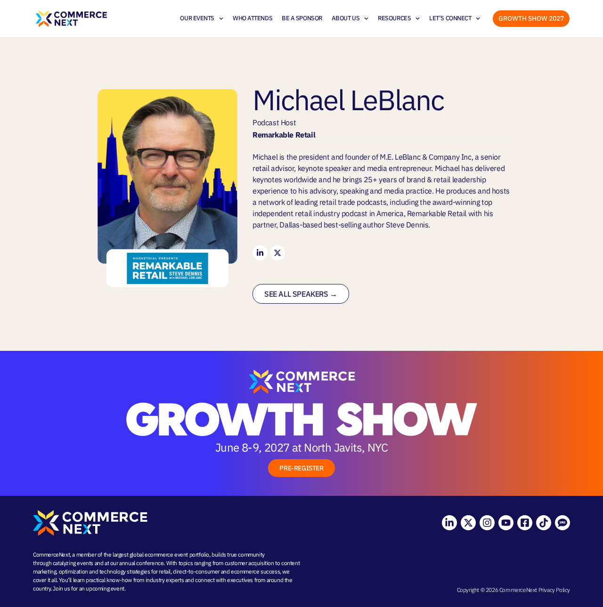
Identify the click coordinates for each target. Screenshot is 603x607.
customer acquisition (249, 563)
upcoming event (105, 588)
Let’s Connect (450, 18)
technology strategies (124, 571)
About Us (345, 18)
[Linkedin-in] (260, 252)
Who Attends (252, 18)
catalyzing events (73, 563)
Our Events (197, 18)
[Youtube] (505, 522)
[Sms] (562, 522)
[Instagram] (487, 522)
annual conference (141, 563)
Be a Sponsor (302, 18)
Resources (394, 18)
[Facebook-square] (524, 522)
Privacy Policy (554, 589)
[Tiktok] (543, 522)
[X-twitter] (277, 252)
